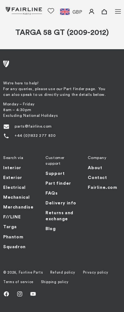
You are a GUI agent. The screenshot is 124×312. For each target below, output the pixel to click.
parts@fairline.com (33, 126)
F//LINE (12, 217)
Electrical (14, 187)
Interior (12, 168)
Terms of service (18, 282)
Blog (50, 229)
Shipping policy (55, 282)
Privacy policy (95, 272)
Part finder (58, 183)
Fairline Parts (31, 272)
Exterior (12, 178)
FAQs (51, 193)
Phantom (13, 237)
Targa (10, 227)
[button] (114, 11)
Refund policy (62, 272)
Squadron (14, 247)
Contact (97, 178)
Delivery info (60, 203)
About (95, 168)
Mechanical (16, 197)
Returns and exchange (59, 216)
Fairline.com (102, 187)
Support (55, 173)
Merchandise (18, 207)
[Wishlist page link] (51, 11)
